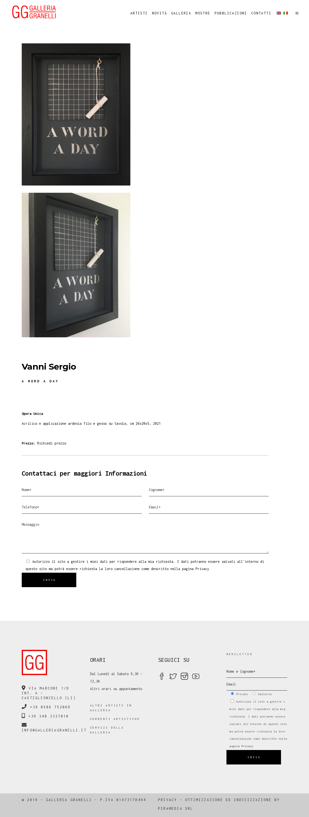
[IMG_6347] (154, 265)
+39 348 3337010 (48, 716)
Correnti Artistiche (115, 718)
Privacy (202, 569)
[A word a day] (154, 114)
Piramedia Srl (175, 808)
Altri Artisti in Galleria (111, 708)
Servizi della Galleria (107, 730)
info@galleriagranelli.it (54, 730)
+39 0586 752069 (50, 707)
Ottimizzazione (204, 800)
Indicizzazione (253, 800)
